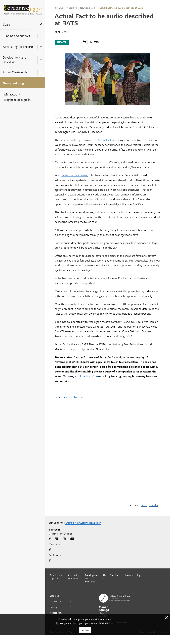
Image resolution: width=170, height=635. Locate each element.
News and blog (13, 83)
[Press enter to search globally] (41, 24)
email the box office (86, 376)
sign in (26, 99)
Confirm (85, 630)
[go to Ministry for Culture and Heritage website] (104, 612)
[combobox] (19, 24)
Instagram (64, 539)
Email (144, 505)
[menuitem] (22, 34)
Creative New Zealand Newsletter (83, 522)
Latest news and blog (67, 397)
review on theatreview (74, 175)
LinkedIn (153, 505)
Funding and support (16, 35)
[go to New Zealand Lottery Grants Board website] (114, 598)
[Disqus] (108, 454)
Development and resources (14, 59)
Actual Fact (104, 140)
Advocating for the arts (18, 46)
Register (10, 99)
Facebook (50, 539)
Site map (54, 595)
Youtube (72, 539)
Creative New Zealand (66, 7)
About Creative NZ (15, 72)
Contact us (55, 601)
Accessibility (56, 612)
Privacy (53, 607)
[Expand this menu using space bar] (41, 34)
